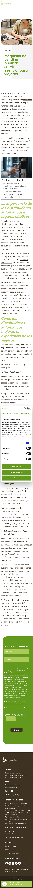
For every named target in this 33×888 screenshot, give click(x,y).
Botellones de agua (11, 787)
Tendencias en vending (12, 817)
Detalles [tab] (16, 413)
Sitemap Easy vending (12, 795)
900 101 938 (9, 833)
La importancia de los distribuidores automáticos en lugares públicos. (15, 186)
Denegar (16, 478)
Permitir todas (16, 466)
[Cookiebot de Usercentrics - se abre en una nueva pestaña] (23, 408)
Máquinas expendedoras (13, 773)
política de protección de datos (13, 704)
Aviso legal (16, 877)
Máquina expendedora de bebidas (15, 775)
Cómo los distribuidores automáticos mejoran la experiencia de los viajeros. (14, 194)
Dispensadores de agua (12, 785)
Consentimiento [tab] (6, 413)
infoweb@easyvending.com (14, 837)
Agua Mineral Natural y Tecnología (16, 803)
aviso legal (21, 702)
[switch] (28, 448)
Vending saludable (11, 815)
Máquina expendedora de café (14, 777)
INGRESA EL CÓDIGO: (12, 715)
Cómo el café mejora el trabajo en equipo (18, 810)
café (10, 263)
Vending (7, 850)
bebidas (4, 263)
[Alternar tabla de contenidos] (28, 179)
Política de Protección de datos (16, 879)
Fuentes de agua (10, 846)
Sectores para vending (12, 853)
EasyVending (9, 600)
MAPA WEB (9, 791)
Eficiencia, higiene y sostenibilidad (15, 824)
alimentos (24, 259)
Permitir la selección (16, 472)
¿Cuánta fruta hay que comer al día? (16, 812)
